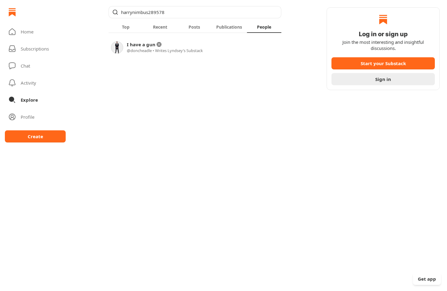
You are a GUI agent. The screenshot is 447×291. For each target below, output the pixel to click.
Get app (427, 279)
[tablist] (195, 27)
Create (35, 136)
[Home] (12, 12)
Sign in (383, 79)
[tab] (126, 27)
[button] (35, 31)
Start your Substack (383, 63)
